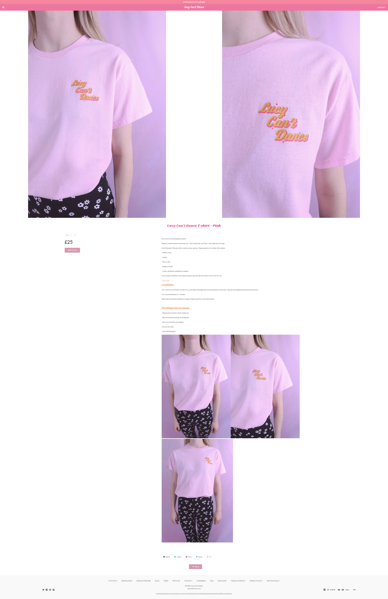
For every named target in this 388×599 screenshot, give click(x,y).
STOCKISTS (113, 581)
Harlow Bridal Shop (174, 594)
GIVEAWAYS (201, 581)
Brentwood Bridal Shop (200, 594)
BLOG (157, 581)
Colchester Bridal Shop (186, 594)
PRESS (166, 581)
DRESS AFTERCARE (143, 581)
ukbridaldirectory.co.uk (194, 588)
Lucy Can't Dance (197, 586)
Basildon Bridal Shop (213, 594)
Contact (381, 7)
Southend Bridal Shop (162, 594)
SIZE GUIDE (222, 581)
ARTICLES (176, 581)
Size (67, 235)
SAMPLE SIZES (126, 581)
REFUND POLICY (273, 581)
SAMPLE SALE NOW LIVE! (194, 2)
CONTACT (188, 581)
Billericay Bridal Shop (226, 594)
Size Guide (165, 280)
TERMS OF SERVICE (238, 581)
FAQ (211, 581)
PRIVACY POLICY (256, 581)
